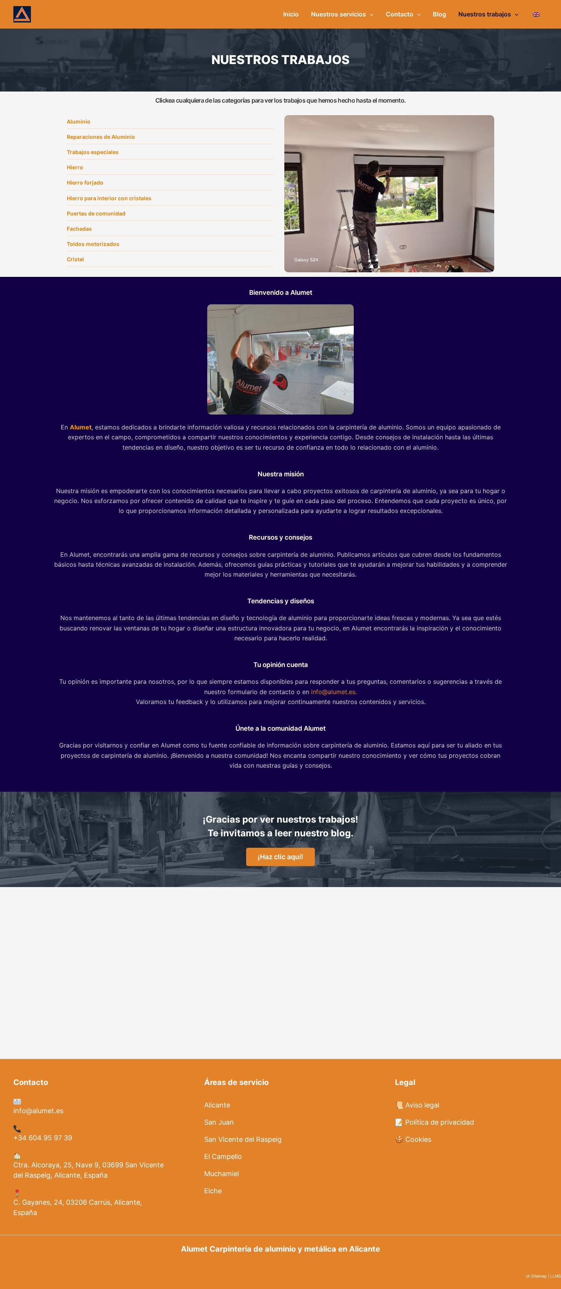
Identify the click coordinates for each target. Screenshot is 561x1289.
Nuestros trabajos (484, 14)
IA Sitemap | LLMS (543, 1276)
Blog (439, 14)
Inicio (291, 14)
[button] (370, 14)
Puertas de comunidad (96, 213)
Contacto (399, 14)
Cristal (75, 259)
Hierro (75, 167)
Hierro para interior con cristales (109, 198)
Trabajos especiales (93, 152)
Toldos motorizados (93, 244)
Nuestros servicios (338, 14)
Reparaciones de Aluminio (101, 137)
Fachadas (79, 229)
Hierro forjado (85, 182)
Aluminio (78, 121)
